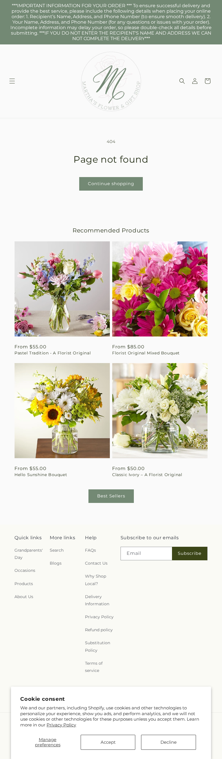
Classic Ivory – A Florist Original (147, 474)
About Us (23, 596)
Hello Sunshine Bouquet (40, 474)
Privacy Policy (61, 725)
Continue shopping (111, 183)
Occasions (24, 570)
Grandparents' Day (28, 554)
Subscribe (189, 553)
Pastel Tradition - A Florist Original (52, 353)
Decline (168, 742)
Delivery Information (97, 600)
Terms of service (94, 667)
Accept (108, 742)
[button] (12, 81)
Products (23, 583)
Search (57, 550)
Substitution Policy (97, 646)
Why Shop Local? (95, 580)
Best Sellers (111, 496)
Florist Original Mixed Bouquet (146, 353)
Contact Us (96, 563)
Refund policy (99, 629)
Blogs (56, 563)
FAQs (90, 550)
